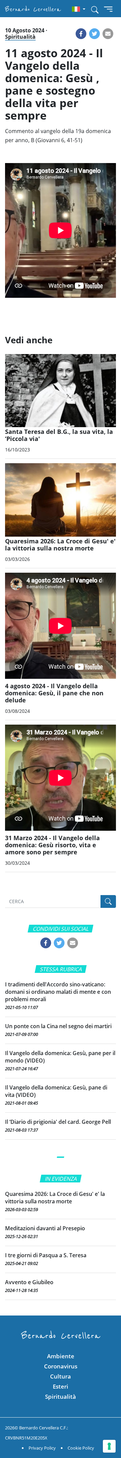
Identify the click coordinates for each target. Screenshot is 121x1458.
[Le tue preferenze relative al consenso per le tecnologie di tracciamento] (109, 1446)
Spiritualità (20, 36)
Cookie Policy (81, 1448)
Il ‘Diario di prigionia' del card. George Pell (58, 1122)
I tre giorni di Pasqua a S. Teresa (45, 1255)
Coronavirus (60, 1366)
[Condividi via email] (108, 33)
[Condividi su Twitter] (94, 33)
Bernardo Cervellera (33, 9)
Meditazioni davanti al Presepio (45, 1228)
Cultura (60, 1376)
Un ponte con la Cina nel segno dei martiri (58, 1026)
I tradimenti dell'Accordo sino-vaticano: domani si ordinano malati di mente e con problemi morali (58, 992)
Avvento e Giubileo (29, 1282)
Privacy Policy (42, 1448)
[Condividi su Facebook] (81, 33)
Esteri (60, 1386)
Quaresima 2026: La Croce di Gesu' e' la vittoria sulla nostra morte (55, 1197)
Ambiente (60, 1356)
